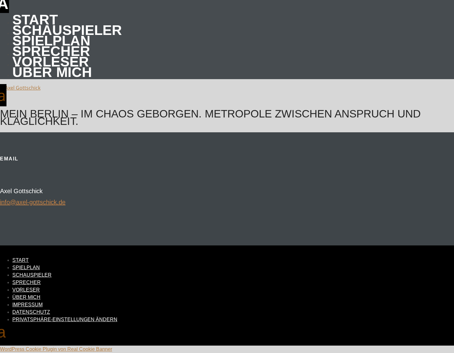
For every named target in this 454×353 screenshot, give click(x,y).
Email (9, 158)
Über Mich (52, 72)
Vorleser (50, 62)
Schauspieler (67, 30)
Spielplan (51, 41)
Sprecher (51, 51)
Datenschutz (31, 312)
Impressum (27, 304)
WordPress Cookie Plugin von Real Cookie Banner (56, 349)
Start (35, 20)
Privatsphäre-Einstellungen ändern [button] (64, 319)
